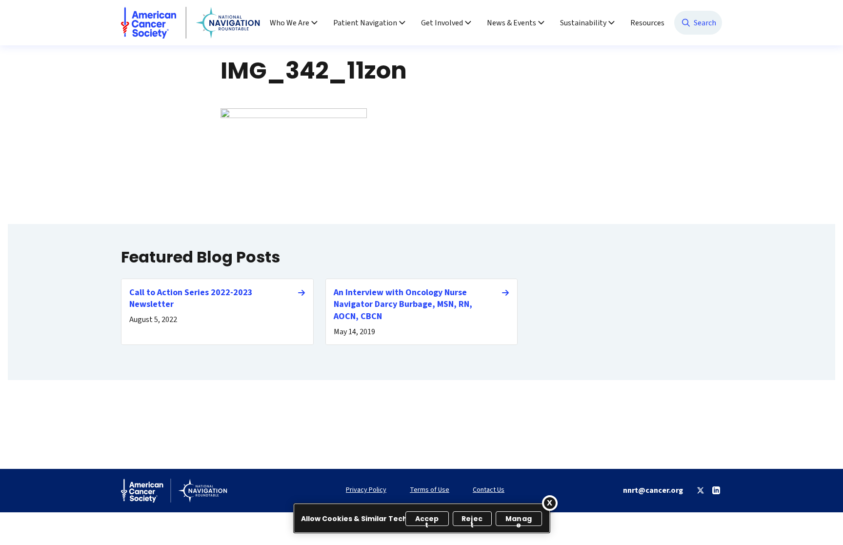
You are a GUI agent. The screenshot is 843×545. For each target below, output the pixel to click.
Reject (472, 520)
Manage (518, 520)
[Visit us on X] (700, 490)
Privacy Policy (366, 490)
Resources (647, 23)
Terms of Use (429, 490)
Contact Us (488, 490)
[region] (421, 518)
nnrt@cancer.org (653, 490)
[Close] (550, 503)
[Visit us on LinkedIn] (716, 490)
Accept (427, 520)
